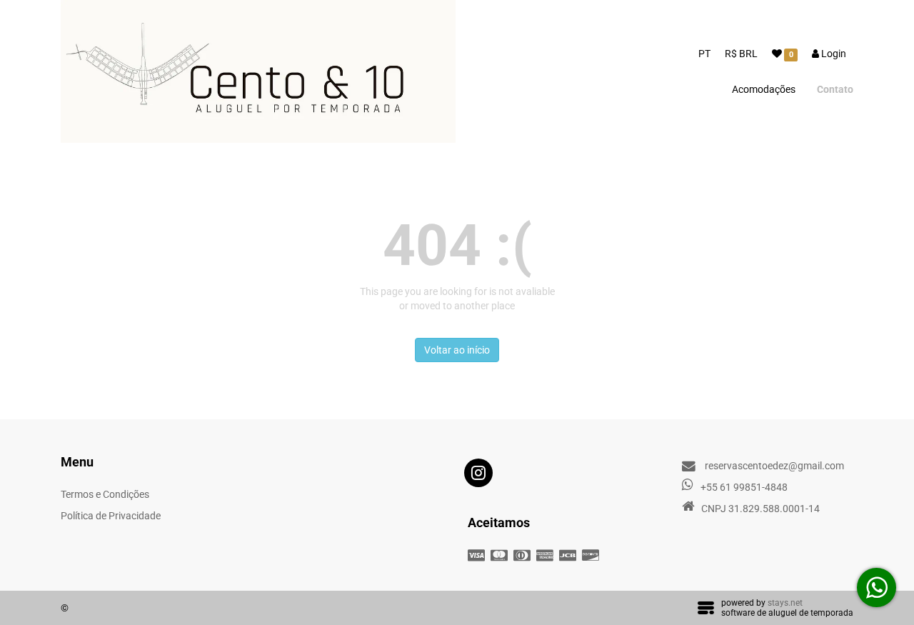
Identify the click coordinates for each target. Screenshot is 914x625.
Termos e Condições (105, 494)
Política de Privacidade (111, 515)
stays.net (785, 603)
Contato (835, 89)
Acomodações (763, 89)
